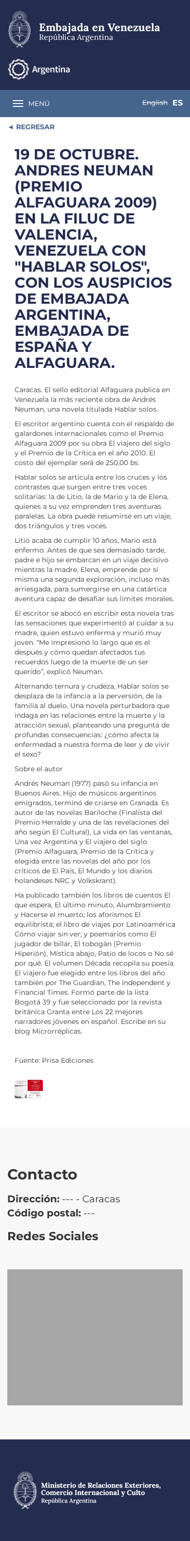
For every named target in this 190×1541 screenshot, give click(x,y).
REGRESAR (34, 126)
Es (177, 102)
